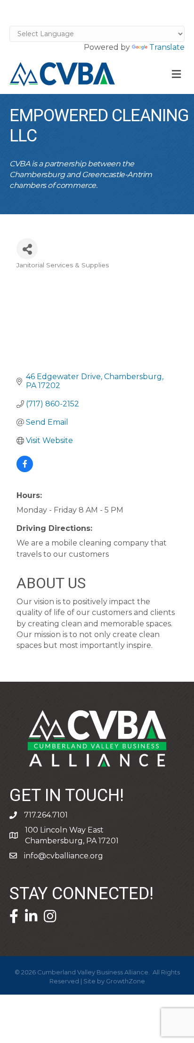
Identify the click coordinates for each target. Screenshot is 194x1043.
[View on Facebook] (24, 469)
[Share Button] (27, 248)
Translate (167, 47)
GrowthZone (125, 981)
